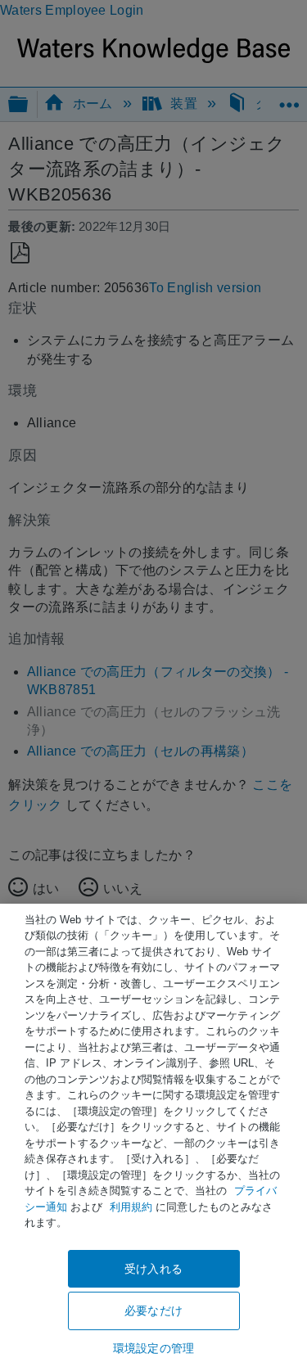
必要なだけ (153, 1310)
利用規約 (131, 1207)
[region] (153, 1135)
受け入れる (153, 1268)
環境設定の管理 (153, 1348)
